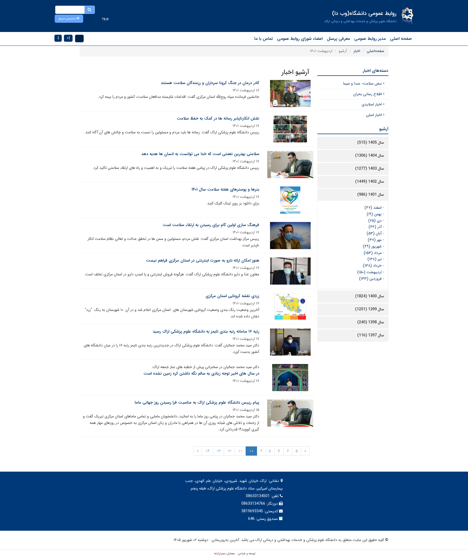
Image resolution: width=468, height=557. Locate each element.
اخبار (356, 51)
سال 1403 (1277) (369, 169)
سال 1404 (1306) (369, 156)
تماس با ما (263, 38)
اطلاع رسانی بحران (367, 94)
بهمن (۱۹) (374, 214)
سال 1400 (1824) (369, 296)
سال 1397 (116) (370, 335)
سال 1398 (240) (370, 322)
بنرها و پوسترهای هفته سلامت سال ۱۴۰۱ (225, 189)
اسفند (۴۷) (373, 208)
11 (240, 451)
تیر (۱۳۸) (375, 259)
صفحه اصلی (401, 38)
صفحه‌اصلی (375, 51)
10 (251, 451)
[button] (69, 19)
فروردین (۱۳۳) (370, 279)
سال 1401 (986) (370, 195)
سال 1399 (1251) (369, 309)
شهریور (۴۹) (372, 246)
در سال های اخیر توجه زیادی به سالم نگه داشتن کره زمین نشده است (201, 373)
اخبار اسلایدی (372, 104)
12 (229, 451)
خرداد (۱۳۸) (372, 266)
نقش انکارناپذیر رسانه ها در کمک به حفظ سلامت (218, 118)
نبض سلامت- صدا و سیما (362, 83)
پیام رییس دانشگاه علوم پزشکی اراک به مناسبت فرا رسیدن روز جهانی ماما (197, 402)
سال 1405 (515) (370, 143)
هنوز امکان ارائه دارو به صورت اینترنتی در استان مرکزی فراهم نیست (202, 260)
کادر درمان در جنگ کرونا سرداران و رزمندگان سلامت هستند (210, 83)
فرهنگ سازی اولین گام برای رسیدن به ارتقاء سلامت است (211, 225)
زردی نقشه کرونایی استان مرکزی (232, 296)
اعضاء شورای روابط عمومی (300, 38)
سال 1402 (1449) (369, 182)
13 (218, 451)
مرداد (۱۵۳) (373, 253)
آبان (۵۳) (374, 233)
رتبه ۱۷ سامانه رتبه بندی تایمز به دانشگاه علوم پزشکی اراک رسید (206, 331)
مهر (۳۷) (375, 240)
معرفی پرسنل (338, 38)
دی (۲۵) (375, 221)
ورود (105, 18)
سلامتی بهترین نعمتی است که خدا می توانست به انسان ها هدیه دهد (200, 154)
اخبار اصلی (374, 115)
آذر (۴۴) (375, 227)
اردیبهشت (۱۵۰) (369, 272)
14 (207, 451)
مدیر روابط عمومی (370, 38)
